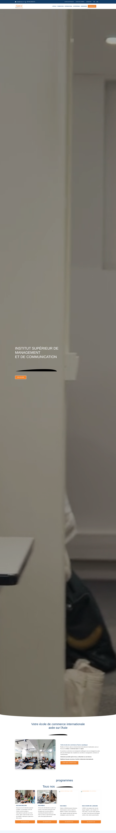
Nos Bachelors (21, 805)
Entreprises (76, 6)
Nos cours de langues (90, 806)
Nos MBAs (41, 805)
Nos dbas (63, 806)
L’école (54, 6)
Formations (60, 6)
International (68, 6)
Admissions (84, 6)
